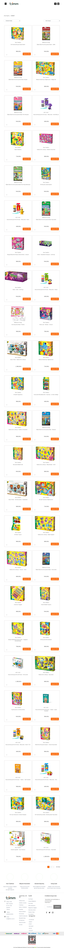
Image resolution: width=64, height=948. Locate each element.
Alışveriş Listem (32, 910)
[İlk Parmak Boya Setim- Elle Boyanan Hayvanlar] (46, 803)
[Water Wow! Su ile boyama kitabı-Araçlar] (18, 68)
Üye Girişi (30, 903)
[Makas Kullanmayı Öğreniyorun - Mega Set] (46, 68)
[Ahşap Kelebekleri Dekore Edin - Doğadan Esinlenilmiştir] (18, 628)
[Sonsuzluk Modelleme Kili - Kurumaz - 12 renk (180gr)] (46, 383)
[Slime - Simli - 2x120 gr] (18, 278)
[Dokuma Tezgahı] (18, 593)
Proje (34, 947)
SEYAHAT (31, 926)
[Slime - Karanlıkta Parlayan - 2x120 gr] (46, 243)
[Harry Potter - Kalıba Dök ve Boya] (18, 348)
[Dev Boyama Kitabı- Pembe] (18, 313)
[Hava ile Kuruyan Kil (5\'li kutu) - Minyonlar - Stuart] (46, 278)
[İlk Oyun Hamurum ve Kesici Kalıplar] (18, 803)
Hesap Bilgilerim (32, 901)
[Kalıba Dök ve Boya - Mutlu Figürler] (46, 523)
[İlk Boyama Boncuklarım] (46, 628)
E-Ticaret (38, 947)
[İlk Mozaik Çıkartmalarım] (46, 173)
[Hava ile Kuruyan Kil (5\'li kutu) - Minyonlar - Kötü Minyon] (46, 103)
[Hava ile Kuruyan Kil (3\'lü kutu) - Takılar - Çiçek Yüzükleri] (46, 698)
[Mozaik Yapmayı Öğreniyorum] (46, 488)
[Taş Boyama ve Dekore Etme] (18, 698)
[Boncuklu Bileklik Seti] (18, 453)
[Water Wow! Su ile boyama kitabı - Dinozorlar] (46, 558)
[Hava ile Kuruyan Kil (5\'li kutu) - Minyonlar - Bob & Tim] (18, 733)
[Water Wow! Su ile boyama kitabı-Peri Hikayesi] (18, 103)
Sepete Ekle (26, 54)
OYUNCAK (31, 919)
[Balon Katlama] (18, 138)
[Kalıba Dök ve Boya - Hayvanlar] (46, 663)
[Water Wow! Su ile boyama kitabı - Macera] (46, 418)
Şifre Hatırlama (31, 905)
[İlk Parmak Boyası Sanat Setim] (18, 33)
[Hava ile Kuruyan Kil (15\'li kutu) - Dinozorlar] (18, 663)
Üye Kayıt (30, 899)
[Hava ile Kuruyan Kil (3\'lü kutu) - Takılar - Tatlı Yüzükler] (18, 768)
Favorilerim (31, 914)
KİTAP (30, 924)
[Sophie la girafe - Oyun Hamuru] (18, 838)
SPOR (30, 928)
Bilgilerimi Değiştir (32, 907)
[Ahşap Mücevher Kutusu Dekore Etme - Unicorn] (18, 243)
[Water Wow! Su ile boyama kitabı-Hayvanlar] (46, 208)
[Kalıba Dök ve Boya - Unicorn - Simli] (18, 558)
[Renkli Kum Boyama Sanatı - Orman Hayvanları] (46, 733)
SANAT (30, 921)
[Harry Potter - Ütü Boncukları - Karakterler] (18, 488)
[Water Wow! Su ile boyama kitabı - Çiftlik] (46, 33)
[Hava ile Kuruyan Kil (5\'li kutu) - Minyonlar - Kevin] (18, 208)
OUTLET (31, 930)
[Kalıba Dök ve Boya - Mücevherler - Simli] (46, 453)
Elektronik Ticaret (26, 947)
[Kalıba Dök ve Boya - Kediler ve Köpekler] (18, 418)
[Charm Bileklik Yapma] (46, 593)
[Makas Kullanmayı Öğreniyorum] (46, 348)
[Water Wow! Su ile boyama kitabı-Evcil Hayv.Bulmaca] (18, 173)
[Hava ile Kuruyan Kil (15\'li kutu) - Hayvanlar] (46, 838)
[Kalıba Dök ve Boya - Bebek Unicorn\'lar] (46, 138)
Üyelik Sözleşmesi (23, 915)
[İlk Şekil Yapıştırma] (18, 383)
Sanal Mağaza (18, 947)
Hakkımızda (22, 900)
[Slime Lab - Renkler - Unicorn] (46, 313)
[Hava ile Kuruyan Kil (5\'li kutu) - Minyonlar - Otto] (46, 768)
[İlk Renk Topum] (18, 523)
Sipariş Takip (31, 912)
